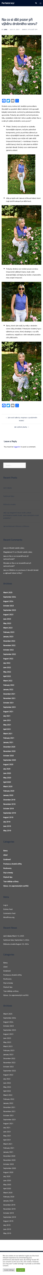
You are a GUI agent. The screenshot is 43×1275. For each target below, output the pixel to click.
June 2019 (7, 826)
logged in (17, 446)
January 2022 (8, 689)
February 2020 (8, 790)
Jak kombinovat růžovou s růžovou (16, 526)
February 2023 (8, 632)
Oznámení (7, 859)
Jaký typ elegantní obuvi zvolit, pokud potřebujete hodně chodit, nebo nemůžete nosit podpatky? (21, 515)
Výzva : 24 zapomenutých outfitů (15, 885)
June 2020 (7, 773)
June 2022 (7, 667)
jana (5, 29)
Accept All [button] (21, 1270)
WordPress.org (8, 917)
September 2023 (9, 610)
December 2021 (9, 693)
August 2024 (8, 601)
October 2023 (8, 605)
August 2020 (8, 764)
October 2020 (8, 755)
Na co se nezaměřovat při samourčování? (16, 557)
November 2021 (9, 698)
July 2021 (6, 716)
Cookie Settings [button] (9, 1270)
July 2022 (6, 663)
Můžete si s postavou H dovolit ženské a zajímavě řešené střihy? (20, 571)
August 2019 (8, 817)
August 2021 (8, 711)
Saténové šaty (8, 496)
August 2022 (8, 658)
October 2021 (8, 702)
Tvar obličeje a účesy (11, 881)
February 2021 (8, 738)
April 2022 (7, 676)
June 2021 (7, 720)
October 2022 (8, 649)
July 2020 (6, 768)
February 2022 (8, 685)
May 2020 (7, 777)
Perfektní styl (8, 3)
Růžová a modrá (9, 504)
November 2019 (9, 804)
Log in (5, 905)
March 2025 (7, 592)
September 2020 (9, 760)
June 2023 (7, 619)
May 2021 (7, 724)
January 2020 (8, 795)
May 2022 (7, 671)
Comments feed (9, 913)
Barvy (24, 29)
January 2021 (8, 742)
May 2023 (7, 623)
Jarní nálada (7, 488)
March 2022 (7, 680)
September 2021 (9, 707)
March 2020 (7, 786)
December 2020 (9, 746)
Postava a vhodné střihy (12, 863)
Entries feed (7, 909)
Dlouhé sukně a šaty (16, 548)
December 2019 (9, 799)
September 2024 (9, 596)
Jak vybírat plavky (20, 427)
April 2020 (7, 782)
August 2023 (8, 614)
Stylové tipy (32, 29)
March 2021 (7, 733)
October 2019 (8, 808)
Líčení (5, 855)
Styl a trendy (8, 872)
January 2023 (8, 636)
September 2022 (9, 654)
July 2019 (6, 821)
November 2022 (9, 645)
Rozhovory (7, 868)
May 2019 (7, 830)
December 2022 (9, 641)
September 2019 (9, 813)
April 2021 (7, 729)
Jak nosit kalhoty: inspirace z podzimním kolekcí (22, 419)
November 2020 (9, 751)
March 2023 (7, 627)
